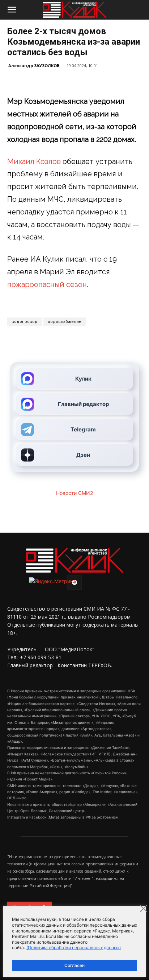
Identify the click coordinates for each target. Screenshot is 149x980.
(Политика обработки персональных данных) (73, 947)
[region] (74, 941)
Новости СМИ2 (74, 493)
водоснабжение (64, 321)
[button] (11, 10)
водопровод (25, 321)
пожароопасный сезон (47, 284)
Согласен (74, 965)
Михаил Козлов (34, 161)
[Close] (143, 908)
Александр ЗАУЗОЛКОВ (33, 65)
